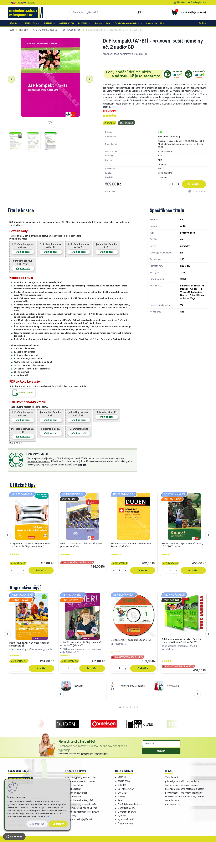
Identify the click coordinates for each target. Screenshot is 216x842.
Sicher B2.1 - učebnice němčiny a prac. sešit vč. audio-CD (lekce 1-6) (81, 644)
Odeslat (161, 751)
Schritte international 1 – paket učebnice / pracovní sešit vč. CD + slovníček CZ (182, 641)
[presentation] (11, 79)
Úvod (12, 30)
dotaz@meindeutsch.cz (38, 461)
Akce (108, 23)
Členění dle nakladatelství (127, 23)
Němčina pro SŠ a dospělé (45, 30)
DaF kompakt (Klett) (72, 30)
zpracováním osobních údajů (94, 754)
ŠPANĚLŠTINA (31, 23)
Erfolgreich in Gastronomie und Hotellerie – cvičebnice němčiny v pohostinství (31, 545)
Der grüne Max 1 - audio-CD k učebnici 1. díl (131, 640)
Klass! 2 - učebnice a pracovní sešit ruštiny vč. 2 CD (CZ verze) (182, 545)
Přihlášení (181, 2)
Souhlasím (58, 823)
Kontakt (31, 2)
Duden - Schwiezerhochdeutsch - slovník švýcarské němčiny (131, 545)
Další (201, 23)
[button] (120, 707)
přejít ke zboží (22, 252)
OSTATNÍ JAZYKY (66, 23)
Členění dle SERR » (155, 23)
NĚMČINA (13, 23)
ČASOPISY (82, 23)
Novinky (98, 23)
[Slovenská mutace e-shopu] (23, 2)
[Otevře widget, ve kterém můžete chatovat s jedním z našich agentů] (14, 837)
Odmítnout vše (37, 824)
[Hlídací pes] (182, 191)
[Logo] (26, 12)
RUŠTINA (48, 23)
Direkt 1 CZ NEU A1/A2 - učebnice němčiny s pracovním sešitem (81, 545)
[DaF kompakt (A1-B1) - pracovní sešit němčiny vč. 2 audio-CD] (50, 77)
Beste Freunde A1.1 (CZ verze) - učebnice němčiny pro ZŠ (29, 644)
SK (19, 2)
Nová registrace (198, 2)
